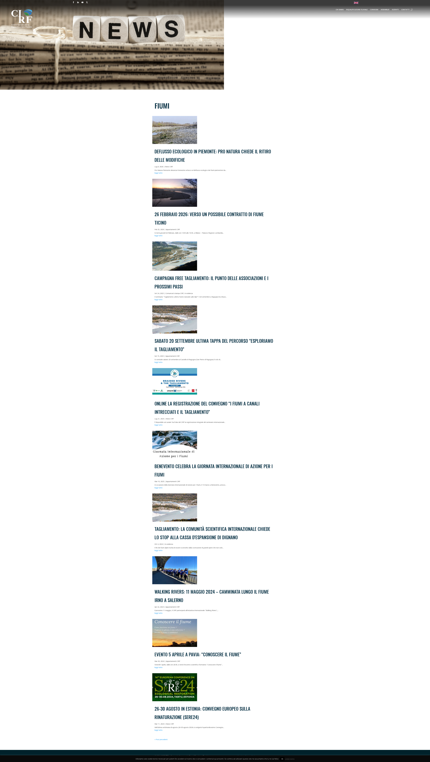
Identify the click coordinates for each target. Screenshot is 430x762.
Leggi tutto (290, 759)
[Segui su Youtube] (82, 2)
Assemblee (385, 10)
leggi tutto (158, 173)
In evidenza (189, 293)
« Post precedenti (161, 739)
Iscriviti (395, 10)
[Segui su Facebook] (73, 2)
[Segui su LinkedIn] (78, 2)
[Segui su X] (87, 2)
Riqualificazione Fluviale (357, 10)
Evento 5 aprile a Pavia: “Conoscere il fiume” (198, 654)
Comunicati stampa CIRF (175, 293)
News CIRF (169, 167)
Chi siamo (340, 10)
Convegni (374, 10)
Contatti (405, 10)
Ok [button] (282, 759)
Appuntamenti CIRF (173, 229)
